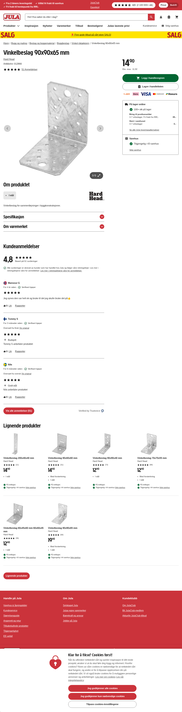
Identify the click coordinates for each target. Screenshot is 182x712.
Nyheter (47, 25)
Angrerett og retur (12, 621)
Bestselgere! (95, 25)
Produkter (9, 25)
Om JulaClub (129, 605)
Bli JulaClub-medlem (133, 610)
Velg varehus (172, 26)
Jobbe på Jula (70, 621)
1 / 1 (94, 175)
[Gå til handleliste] (169, 17)
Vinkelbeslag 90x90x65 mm (106, 43)
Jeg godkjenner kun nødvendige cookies (102, 696)
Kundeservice (150, 26)
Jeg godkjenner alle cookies (102, 688)
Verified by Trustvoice (89, 411)
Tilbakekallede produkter (15, 626)
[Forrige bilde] (7, 128)
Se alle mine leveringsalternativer (144, 130)
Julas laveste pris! (118, 25)
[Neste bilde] (100, 128)
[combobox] (90, 17)
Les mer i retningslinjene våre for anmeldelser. (61, 271)
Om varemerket (15, 226)
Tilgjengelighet (10, 631)
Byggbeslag (63, 43)
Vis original (24, 328)
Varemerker (64, 25)
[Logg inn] (161, 17)
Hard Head (9, 59)
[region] (91, 680)
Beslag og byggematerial (42, 43)
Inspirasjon (31, 25)
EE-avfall (8, 636)
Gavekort (94, 7)
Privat (163, 5)
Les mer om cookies (105, 677)
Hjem (6, 43)
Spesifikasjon (13, 216)
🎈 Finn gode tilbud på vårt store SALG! (91, 35)
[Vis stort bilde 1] (53, 128)
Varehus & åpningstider (15, 605)
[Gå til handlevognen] (176, 17)
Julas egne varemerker (74, 610)
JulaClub (94, 3)
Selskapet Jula (70, 605)
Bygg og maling (19, 43)
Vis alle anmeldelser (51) (19, 411)
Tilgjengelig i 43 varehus (21, 558)
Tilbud (79, 25)
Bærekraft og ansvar (73, 615)
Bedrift (173, 5)
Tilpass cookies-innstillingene (102, 704)
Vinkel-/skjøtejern (80, 43)
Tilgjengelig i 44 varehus (21, 488)
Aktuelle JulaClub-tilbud (134, 615)
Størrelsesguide (11, 615)
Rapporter (20, 306)
